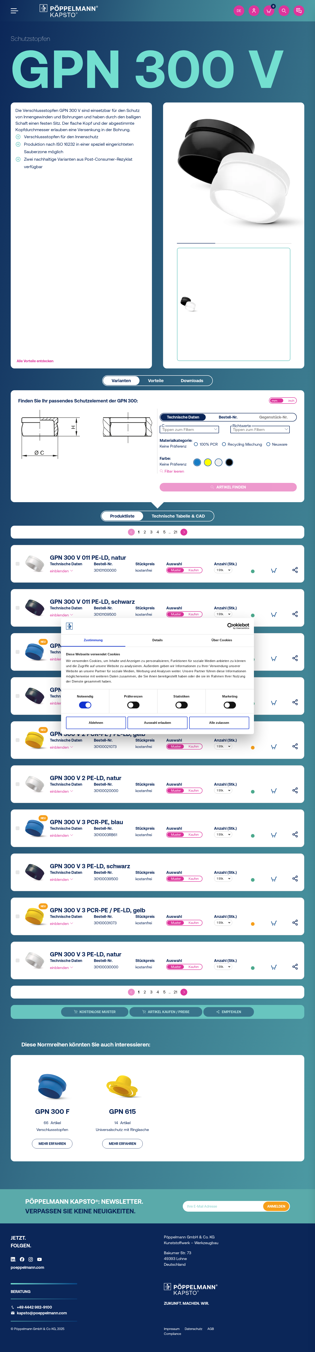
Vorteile (156, 380)
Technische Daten (183, 417)
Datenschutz (193, 1329)
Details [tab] (157, 640)
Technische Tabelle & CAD (178, 515)
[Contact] (299, 10)
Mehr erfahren (52, 1144)
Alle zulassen (219, 723)
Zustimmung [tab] (93, 640)
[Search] (284, 10)
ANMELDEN (276, 1206)
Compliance (172, 1334)
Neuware (279, 444)
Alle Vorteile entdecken (35, 361)
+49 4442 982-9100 (34, 1307)
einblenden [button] (60, 571)
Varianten (121, 380)
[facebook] (23, 1259)
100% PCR (209, 444)
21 (175, 532)
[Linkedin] (14, 1259)
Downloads (192, 380)
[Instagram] (31, 1259)
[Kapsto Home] (69, 10)
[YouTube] (40, 1259)
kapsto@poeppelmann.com (42, 1313)
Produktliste (122, 515)
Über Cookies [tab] (222, 640)
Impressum (172, 1329)
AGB (210, 1329)
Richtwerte (241, 426)
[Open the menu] (14, 11)
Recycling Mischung (245, 444)
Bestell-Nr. (228, 417)
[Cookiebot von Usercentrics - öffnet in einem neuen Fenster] (230, 626)
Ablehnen (96, 723)
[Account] (254, 10)
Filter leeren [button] (174, 471)
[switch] (133, 705)
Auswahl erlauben (157, 723)
